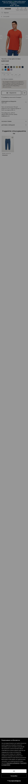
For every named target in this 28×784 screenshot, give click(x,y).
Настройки (14, 776)
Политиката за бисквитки (13, 763)
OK (14, 771)
